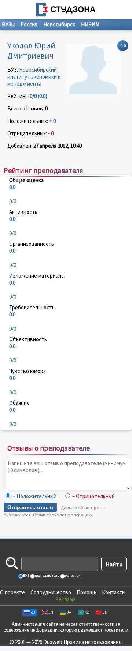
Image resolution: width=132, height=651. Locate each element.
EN (50, 612)
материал (72, 575)
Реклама (65, 599)
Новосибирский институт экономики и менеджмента (34, 76)
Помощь (86, 592)
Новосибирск (59, 24)
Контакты (113, 592)
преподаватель (46, 575)
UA (68, 612)
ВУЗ (25, 575)
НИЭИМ (90, 24)
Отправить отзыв (30, 507)
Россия (29, 24)
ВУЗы (8, 24)
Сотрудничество (50, 592)
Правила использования (92, 642)
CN (104, 612)
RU (32, 612)
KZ (86, 612)
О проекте (12, 592)
